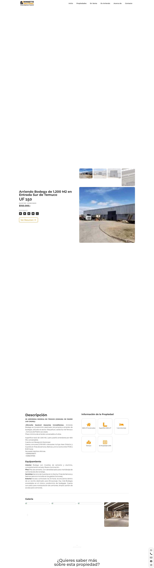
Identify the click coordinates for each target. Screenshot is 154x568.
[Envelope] (151, 558)
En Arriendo (105, 3)
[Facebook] (151, 561)
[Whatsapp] (151, 550)
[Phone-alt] (151, 554)
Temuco (88, 446)
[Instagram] (151, 565)
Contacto (128, 3)
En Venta (93, 3)
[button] (20, 213)
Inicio (71, 3)
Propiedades (81, 3)
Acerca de (118, 3)
